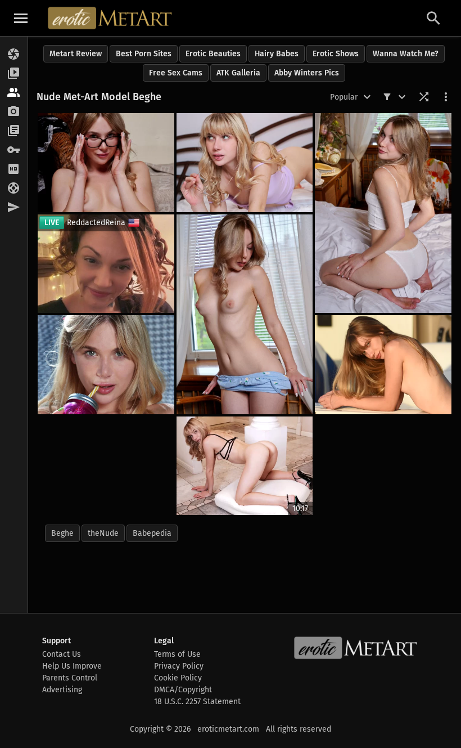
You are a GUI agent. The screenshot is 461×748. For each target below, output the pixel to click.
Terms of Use (177, 654)
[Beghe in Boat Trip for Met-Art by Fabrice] (383, 364)
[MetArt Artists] (14, 112)
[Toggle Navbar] (20, 18)
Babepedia (152, 533)
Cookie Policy (178, 678)
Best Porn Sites (143, 54)
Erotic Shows (336, 54)
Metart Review (75, 54)
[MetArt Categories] (14, 131)
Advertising (62, 690)
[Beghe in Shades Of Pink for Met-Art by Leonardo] (106, 364)
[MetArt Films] (14, 73)
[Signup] (14, 169)
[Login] (14, 150)
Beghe (62, 533)
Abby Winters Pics (306, 73)
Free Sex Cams (175, 73)
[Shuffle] (424, 97)
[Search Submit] (433, 18)
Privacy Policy (179, 666)
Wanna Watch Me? (406, 54)
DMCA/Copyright (183, 690)
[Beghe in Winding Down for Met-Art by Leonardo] (244, 162)
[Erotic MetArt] (110, 18)
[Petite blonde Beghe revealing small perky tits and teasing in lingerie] (106, 162)
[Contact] (14, 207)
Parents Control (69, 678)
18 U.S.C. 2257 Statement (197, 701)
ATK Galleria (238, 73)
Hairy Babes (277, 54)
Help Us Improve (72, 666)
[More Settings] (446, 97)
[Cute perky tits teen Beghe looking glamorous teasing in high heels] (244, 314)
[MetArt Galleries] (14, 54)
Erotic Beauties (213, 54)
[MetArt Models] (14, 92)
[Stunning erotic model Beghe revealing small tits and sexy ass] (383, 213)
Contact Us (61, 654)
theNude (103, 533)
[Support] (14, 188)
